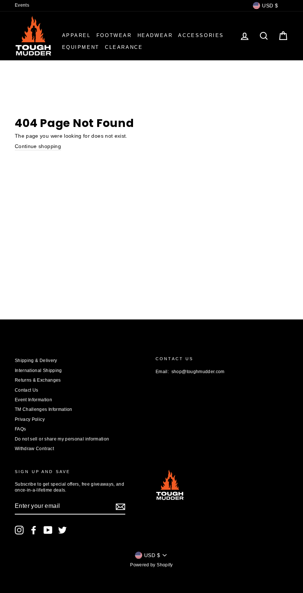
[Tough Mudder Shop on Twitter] (62, 530)
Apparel (76, 35)
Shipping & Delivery (36, 360)
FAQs (20, 429)
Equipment (80, 47)
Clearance (124, 47)
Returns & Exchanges (38, 380)
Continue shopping (38, 146)
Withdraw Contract (34, 448)
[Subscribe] (120, 506)
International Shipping (38, 370)
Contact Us (26, 390)
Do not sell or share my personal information (62, 439)
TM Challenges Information (43, 409)
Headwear (155, 35)
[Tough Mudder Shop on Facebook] (33, 530)
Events (22, 5)
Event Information (33, 399)
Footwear (114, 35)
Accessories (201, 35)
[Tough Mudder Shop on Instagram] (19, 530)
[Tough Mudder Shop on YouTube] (48, 530)
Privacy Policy (30, 419)
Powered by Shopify (151, 564)
